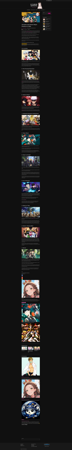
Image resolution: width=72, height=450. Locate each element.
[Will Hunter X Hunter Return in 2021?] (44, 22)
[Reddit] (31, 278)
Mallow (23, 419)
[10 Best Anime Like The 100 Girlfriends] (37, 348)
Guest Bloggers (32, 445)
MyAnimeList (24, 199)
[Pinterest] (50, 0)
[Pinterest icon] (25, 302)
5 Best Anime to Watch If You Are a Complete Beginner (47, 26)
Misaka (23, 398)
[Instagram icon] (24, 302)
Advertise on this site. (47, 446)
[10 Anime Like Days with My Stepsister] (24, 348)
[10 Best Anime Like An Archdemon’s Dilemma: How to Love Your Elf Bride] (30, 348)
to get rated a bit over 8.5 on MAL (29, 31)
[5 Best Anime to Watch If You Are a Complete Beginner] (44, 26)
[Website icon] (23, 302)
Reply (28, 377)
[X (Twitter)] (49, 0)
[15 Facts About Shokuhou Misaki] (44, 29)
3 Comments (29, 29)
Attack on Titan (33, 218)
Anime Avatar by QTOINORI (34, 446)
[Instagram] (48, 0)
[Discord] (46, 0)
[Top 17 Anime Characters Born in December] (44, 24)
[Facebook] (47, 0)
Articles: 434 (23, 303)
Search (43, 12)
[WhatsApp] (31, 279)
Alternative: (23, 438)
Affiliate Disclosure (22, 445)
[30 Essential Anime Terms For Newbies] (44, 19)
